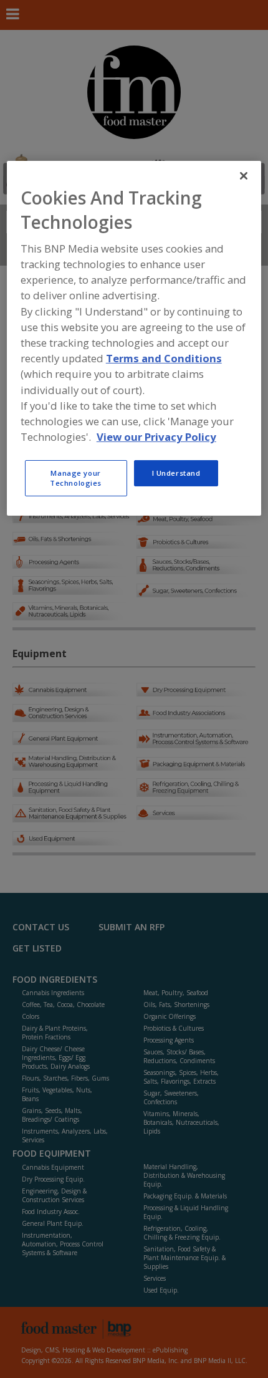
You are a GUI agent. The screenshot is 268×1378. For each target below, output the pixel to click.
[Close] (243, 175)
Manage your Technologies (76, 478)
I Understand (176, 473)
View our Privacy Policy (156, 437)
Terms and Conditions (164, 358)
